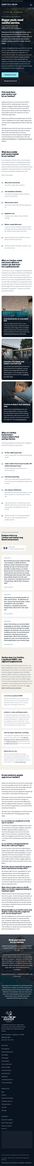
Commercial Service (7, 1079)
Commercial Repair (7, 1082)
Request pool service (10, 81)
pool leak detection (20, 419)
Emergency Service (7, 1101)
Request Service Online (8, 974)
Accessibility (21, 1162)
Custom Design (6, 1067)
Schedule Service (6, 1104)
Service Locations (7, 1126)
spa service (21, 813)
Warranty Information (7, 1098)
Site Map (4, 1110)
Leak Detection (6, 1073)
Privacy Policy (13, 1162)
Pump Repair (5, 1058)
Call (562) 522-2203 (10, 75)
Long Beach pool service (10, 743)
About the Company (7, 1119)
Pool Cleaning (5, 1049)
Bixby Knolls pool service (22, 739)
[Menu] (30, 5)
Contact (4, 1107)
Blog (3, 1092)
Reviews (4, 1095)
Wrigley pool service (11, 741)
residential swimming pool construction (15, 334)
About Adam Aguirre (7, 1123)
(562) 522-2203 (24, 974)
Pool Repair (5, 1055)
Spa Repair (4, 1076)
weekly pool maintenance (9, 139)
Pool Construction (7, 1064)
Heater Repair (5, 1061)
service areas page (20, 762)
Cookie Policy (28, 1162)
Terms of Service (6, 1162)
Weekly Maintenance (7, 1052)
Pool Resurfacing (6, 1070)
